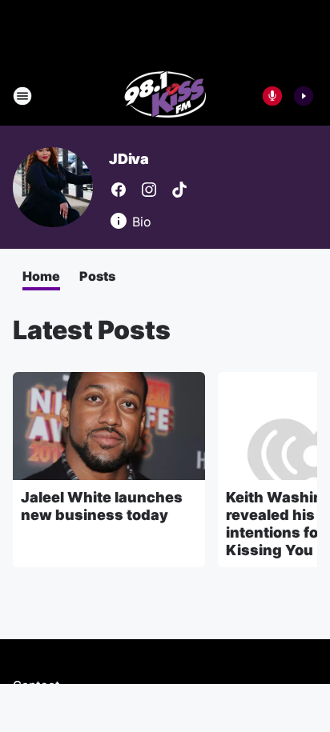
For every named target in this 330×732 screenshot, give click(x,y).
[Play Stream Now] (303, 96)
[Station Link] (165, 96)
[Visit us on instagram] (149, 189)
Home (41, 276)
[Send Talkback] (272, 96)
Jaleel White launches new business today (102, 506)
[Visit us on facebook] (118, 189)
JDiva (129, 158)
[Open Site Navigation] (22, 96)
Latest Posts (92, 330)
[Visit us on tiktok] (179, 189)
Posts (97, 276)
